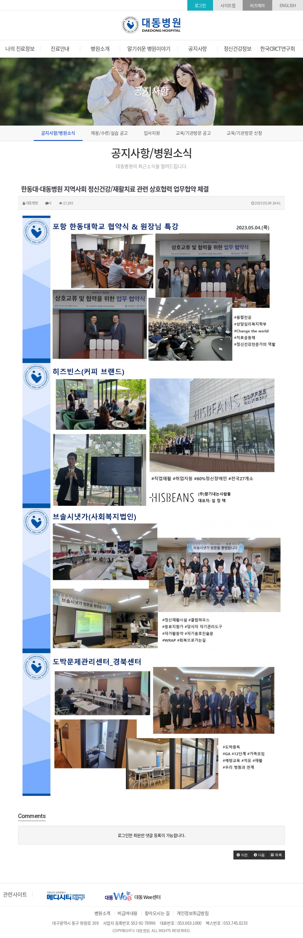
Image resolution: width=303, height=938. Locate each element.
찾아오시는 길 (157, 913)
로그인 (200, 5)
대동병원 (151, 24)
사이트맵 (227, 5)
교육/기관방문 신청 (244, 133)
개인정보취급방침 (193, 913)
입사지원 (152, 133)
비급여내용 (127, 913)
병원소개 (102, 913)
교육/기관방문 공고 (193, 133)
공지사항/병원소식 (58, 133)
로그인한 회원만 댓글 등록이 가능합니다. (152, 835)
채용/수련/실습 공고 (109, 133)
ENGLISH (288, 5)
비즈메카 (257, 5)
